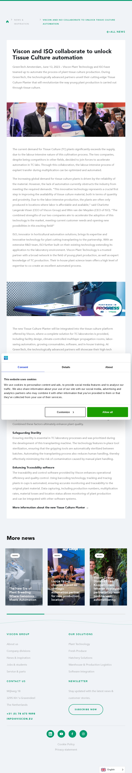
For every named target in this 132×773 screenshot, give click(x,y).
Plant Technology (79, 644)
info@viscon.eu (20, 718)
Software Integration (81, 671)
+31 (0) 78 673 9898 (21, 713)
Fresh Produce (78, 651)
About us (12, 644)
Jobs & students (17, 665)
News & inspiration (21, 22)
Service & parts (16, 671)
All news (118, 31)
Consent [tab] (23, 367)
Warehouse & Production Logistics (90, 665)
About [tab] (109, 367)
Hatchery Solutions (80, 658)
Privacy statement (66, 750)
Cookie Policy (66, 744)
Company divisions (18, 651)
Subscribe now (86, 709)
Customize (63, 411)
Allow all (107, 411)
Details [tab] (66, 367)
